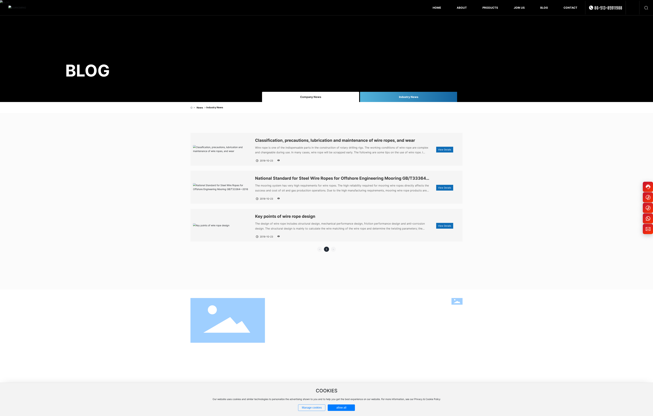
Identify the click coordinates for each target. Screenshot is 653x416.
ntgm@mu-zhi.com (409, 378)
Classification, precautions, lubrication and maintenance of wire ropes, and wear (335, 140)
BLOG (87, 70)
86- (419, 354)
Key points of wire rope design (285, 216)
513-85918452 (434, 368)
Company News (310, 97)
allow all (341, 407)
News (200, 107)
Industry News (408, 97)
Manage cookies (312, 407)
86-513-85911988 (608, 7)
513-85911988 (432, 354)
